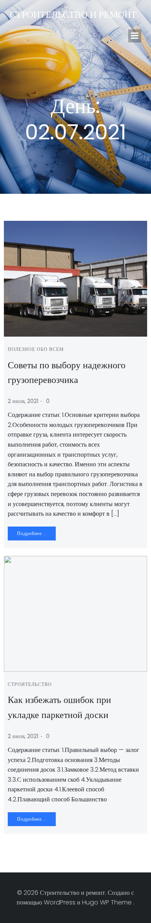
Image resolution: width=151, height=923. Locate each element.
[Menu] (134, 35)
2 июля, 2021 (23, 401)
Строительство (30, 684)
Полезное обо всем (36, 349)
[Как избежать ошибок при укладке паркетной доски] (75, 613)
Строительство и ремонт (73, 14)
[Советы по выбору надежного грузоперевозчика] (75, 278)
